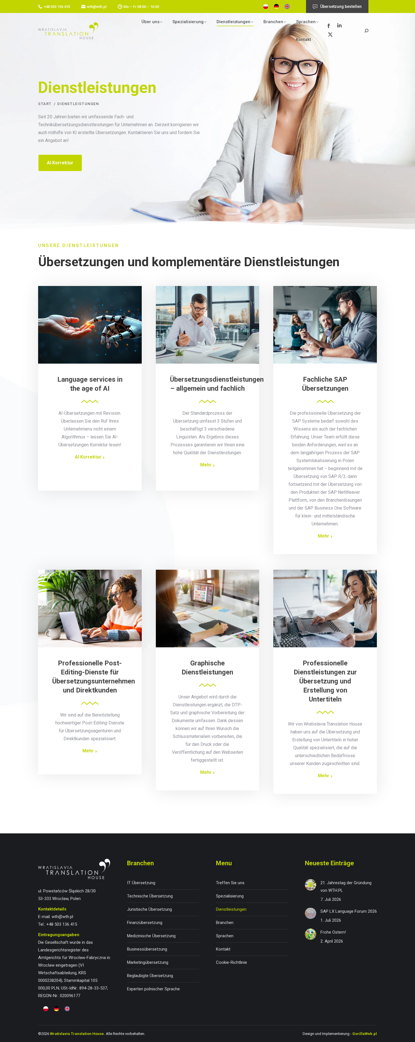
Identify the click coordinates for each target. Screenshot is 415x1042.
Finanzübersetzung (144, 922)
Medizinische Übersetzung (151, 935)
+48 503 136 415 (57, 7)
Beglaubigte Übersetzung (150, 975)
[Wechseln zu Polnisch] (265, 7)
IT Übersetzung (141, 882)
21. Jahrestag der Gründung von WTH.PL (346, 886)
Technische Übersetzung (150, 896)
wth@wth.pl (96, 7)
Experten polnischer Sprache (153, 988)
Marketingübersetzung (147, 962)
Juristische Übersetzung (149, 909)
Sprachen (224, 935)
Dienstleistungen (231, 909)
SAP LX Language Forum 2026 (348, 911)
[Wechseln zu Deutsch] (276, 7)
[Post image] (310, 884)
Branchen (224, 922)
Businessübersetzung (147, 949)
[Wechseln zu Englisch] (287, 7)
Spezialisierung (230, 896)
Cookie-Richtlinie (231, 962)
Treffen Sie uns (230, 882)
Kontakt (223, 949)
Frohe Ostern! (333, 932)
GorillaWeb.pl (364, 1034)
